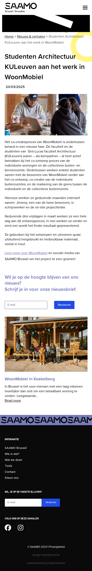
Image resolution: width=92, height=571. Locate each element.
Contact (10, 472)
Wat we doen (13, 460)
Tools (8, 466)
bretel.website (56, 563)
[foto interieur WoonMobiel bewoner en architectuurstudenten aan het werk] (46, 114)
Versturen (64, 305)
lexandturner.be (50, 555)
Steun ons (12, 478)
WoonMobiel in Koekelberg (30, 379)
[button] (85, 7)
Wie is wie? (12, 454)
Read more (13, 400)
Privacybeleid (57, 547)
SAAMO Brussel (16, 448)
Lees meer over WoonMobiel (26, 253)
